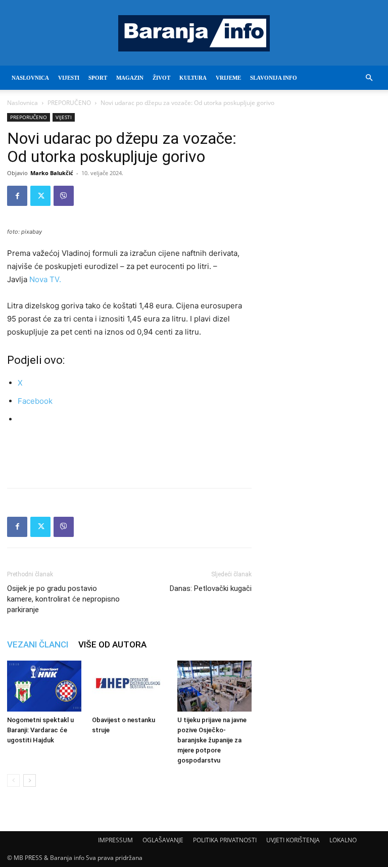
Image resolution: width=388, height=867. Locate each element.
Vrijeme (228, 78)
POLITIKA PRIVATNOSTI (225, 840)
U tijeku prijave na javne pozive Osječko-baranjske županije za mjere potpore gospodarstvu (212, 740)
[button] (369, 78)
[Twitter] (40, 196)
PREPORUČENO (69, 102)
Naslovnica (22, 102)
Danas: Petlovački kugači (211, 588)
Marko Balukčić (51, 173)
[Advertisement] (129, 454)
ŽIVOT (161, 78)
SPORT (97, 78)
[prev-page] (13, 780)
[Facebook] (17, 196)
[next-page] (29, 780)
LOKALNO (343, 840)
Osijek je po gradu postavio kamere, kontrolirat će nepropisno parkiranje (63, 599)
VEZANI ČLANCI (37, 644)
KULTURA (193, 78)
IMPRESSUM (115, 840)
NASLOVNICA (30, 78)
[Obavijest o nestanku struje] (129, 686)
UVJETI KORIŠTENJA (293, 840)
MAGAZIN (129, 78)
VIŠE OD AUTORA (112, 644)
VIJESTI (68, 78)
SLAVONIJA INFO (273, 78)
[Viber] (64, 196)
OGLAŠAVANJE (162, 840)
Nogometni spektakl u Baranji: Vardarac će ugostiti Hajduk (40, 730)
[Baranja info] (194, 33)
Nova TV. (45, 279)
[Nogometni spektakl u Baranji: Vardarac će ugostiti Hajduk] (44, 686)
